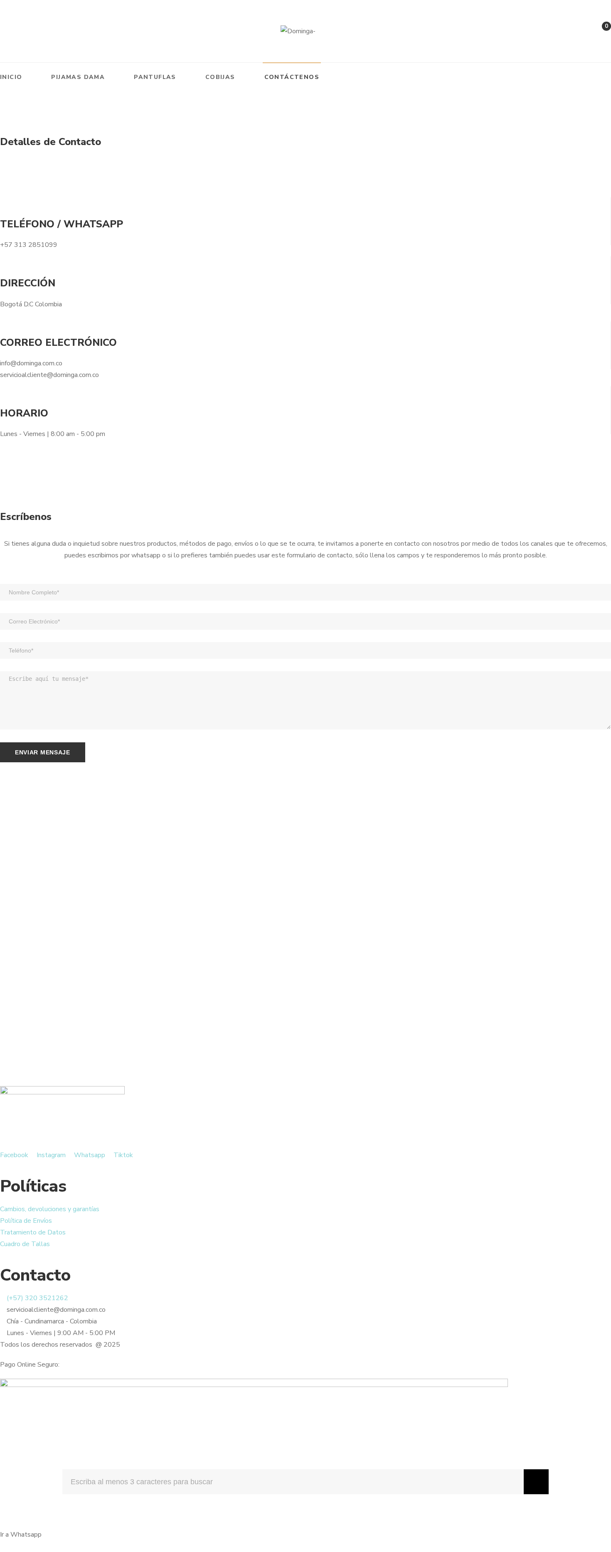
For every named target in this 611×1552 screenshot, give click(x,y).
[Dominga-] (298, 31)
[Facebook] (3, 31)
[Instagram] (24, 31)
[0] (598, 33)
